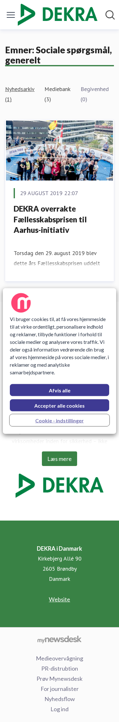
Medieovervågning (59, 658)
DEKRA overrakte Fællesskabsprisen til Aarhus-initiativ (50, 219)
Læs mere (59, 458)
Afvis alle (59, 390)
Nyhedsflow (59, 698)
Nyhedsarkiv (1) (19, 94)
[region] (59, 361)
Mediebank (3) (57, 94)
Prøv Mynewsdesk (59, 678)
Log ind (59, 709)
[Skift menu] (11, 15)
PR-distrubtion (59, 668)
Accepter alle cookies (59, 406)
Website (59, 599)
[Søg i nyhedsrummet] (110, 15)
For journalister (60, 688)
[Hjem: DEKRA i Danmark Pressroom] (57, 15)
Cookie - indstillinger (59, 420)
